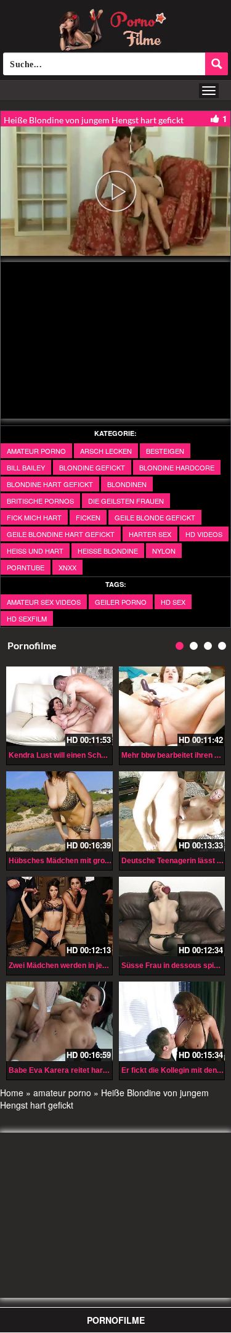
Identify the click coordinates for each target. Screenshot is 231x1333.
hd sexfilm (27, 618)
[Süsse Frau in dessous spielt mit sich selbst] (172, 916)
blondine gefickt (92, 467)
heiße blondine (108, 551)
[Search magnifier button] (216, 63)
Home (11, 1092)
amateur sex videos (44, 602)
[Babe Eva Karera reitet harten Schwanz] (59, 1021)
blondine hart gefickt (50, 484)
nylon (164, 551)
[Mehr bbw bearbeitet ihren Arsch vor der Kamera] (172, 706)
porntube (25, 567)
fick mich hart (34, 517)
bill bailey (26, 467)
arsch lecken (106, 451)
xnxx (67, 567)
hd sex (173, 602)
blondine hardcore (176, 467)
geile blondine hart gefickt (61, 534)
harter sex (150, 534)
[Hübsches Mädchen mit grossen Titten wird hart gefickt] (59, 811)
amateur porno (36, 451)
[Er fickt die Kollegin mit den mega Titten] (172, 1021)
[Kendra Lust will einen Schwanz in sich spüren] (59, 706)
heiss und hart (35, 551)
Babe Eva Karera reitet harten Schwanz (78, 1070)
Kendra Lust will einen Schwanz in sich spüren (89, 755)
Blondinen (127, 484)
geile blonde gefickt (155, 517)
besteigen (165, 451)
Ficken (88, 517)
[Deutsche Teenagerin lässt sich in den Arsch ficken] (172, 811)
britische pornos (40, 501)
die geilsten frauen (126, 501)
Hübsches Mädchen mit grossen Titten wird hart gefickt (105, 860)
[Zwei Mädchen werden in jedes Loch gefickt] (59, 916)
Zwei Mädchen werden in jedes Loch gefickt (84, 965)
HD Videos (203, 534)
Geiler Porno (121, 602)
